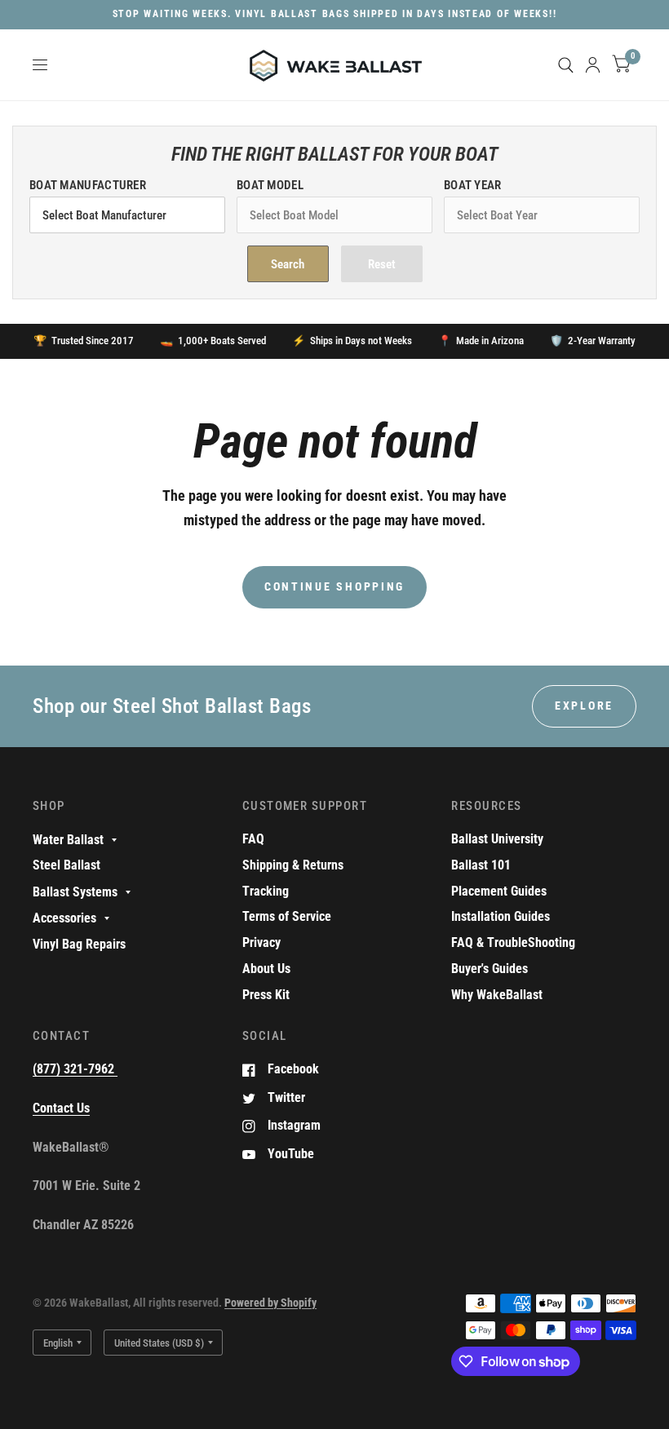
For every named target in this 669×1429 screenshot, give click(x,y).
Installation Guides (500, 916)
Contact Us (61, 1108)
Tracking (265, 891)
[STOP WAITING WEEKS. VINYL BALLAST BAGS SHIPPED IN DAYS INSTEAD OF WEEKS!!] (335, 15)
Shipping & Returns (292, 865)
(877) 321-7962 (75, 1069)
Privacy (261, 942)
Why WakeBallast (497, 994)
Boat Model (270, 185)
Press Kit (266, 994)
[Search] (565, 64)
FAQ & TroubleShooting (513, 942)
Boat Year (473, 185)
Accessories (64, 918)
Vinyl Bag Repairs (79, 944)
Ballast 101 (481, 865)
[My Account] (592, 64)
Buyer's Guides (489, 968)
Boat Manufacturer (87, 185)
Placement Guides (499, 891)
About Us (266, 968)
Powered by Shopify (270, 1302)
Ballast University (497, 839)
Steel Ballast (66, 865)
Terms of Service (286, 916)
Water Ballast (68, 839)
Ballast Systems (75, 892)
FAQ (253, 839)
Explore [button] (584, 705)
